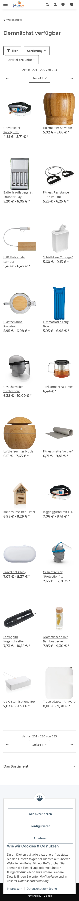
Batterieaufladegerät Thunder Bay (17, 194)
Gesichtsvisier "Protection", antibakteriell (53, 574)
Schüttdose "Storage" (58, 257)
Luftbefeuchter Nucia (18, 451)
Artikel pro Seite (20, 60)
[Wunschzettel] (63, 4)
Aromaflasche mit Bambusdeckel (55, 639)
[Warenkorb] (71, 4)
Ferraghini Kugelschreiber (14, 639)
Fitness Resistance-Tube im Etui (56, 194)
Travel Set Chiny (14, 572)
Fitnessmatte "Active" (58, 451)
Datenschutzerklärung (42, 888)
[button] (48, 4)
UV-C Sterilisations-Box (19, 702)
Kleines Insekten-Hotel (19, 512)
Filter (14, 51)
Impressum (14, 888)
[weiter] (72, 78)
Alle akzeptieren (40, 814)
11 (37, 78)
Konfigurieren (40, 826)
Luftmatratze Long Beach (56, 324)
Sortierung (35, 51)
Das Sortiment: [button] (16, 766)
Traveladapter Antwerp (59, 702)
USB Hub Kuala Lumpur (14, 259)
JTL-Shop (47, 895)
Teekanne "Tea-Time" (58, 387)
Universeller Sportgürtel (11, 130)
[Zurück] (7, 78)
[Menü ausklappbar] (5, 2)
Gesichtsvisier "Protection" (13, 389)
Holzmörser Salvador (57, 128)
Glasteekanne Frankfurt (13, 324)
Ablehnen (40, 838)
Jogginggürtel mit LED (58, 512)
